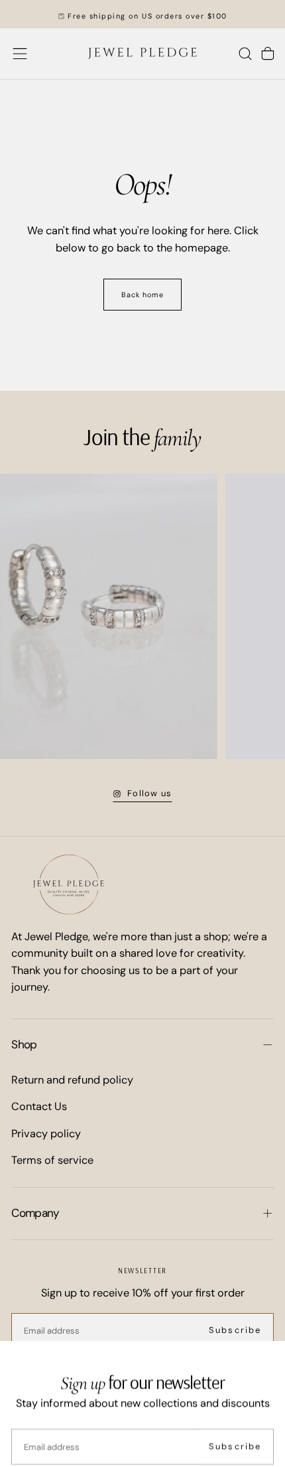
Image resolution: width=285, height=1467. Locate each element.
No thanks (142, 1427)
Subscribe (235, 1383)
